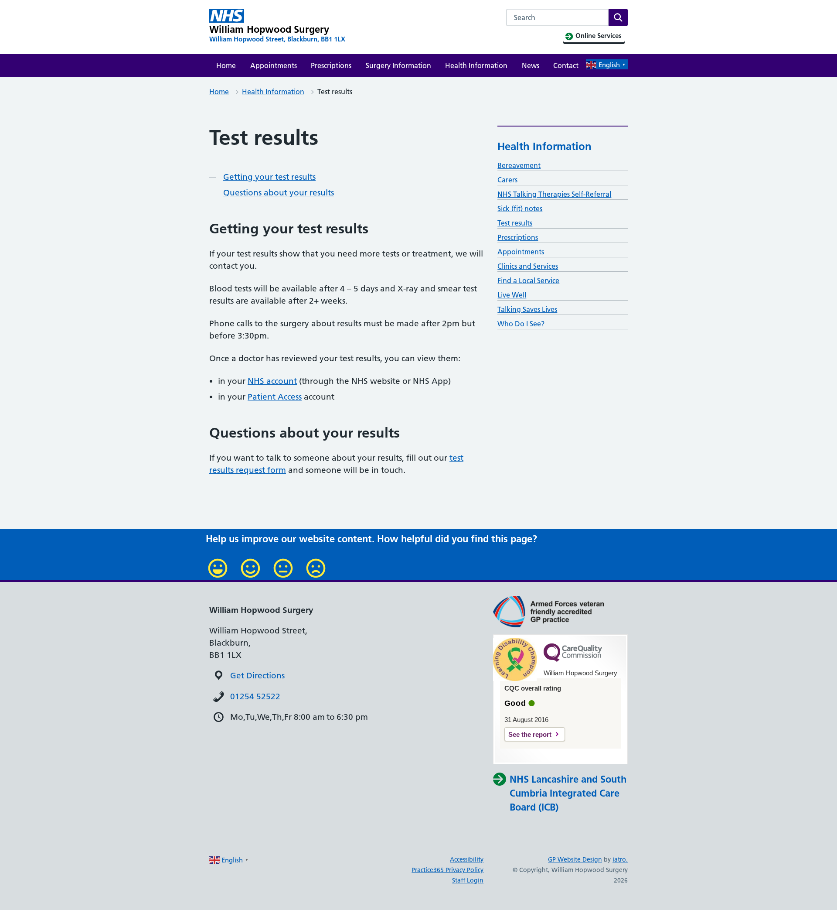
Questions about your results (278, 193)
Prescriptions (331, 65)
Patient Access (275, 397)
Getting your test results (269, 177)
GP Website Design (575, 859)
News (530, 65)
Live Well (511, 295)
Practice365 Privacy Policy (447, 870)
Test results (514, 223)
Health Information (476, 65)
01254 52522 (255, 696)
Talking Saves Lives (527, 309)
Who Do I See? (520, 323)
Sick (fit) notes (519, 208)
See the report (529, 734)
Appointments (273, 65)
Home (226, 65)
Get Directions (257, 676)
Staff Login (467, 880)
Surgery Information (398, 65)
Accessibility (466, 859)
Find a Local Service (528, 280)
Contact (565, 65)
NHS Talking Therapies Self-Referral (554, 194)
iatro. (620, 859)
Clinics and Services (527, 266)
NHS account (272, 381)
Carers (507, 179)
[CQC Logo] (573, 659)
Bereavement (519, 165)
